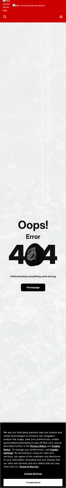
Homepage (33, 287)
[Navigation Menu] (61, 17)
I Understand (33, 482)
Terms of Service (29, 466)
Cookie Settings (33, 473)
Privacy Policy (38, 446)
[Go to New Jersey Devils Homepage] (29, 5)
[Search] (5, 17)
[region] (33, 455)
